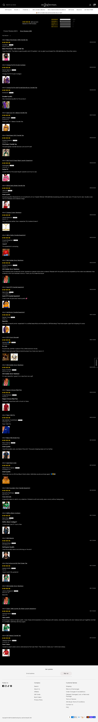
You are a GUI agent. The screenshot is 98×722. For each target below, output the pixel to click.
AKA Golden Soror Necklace (14, 260)
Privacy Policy (38, 700)
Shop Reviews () (26, 31)
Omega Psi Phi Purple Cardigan (16, 65)
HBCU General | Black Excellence (57, 9)
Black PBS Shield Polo (13, 438)
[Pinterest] (11, 686)
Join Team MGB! (88, 9)
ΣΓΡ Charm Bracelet (12, 337)
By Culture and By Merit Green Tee (16, 563)
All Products (8, 9)
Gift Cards (71, 9)
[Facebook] (3, 686)
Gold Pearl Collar (11, 463)
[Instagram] (6, 686)
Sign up (66, 673)
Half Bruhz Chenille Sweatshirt (15, 312)
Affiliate (36, 691)
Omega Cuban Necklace (13, 212)
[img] (30, 22)
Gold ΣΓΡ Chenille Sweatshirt (15, 287)
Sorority (16, 9)
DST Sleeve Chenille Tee (13, 635)
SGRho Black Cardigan (13, 513)
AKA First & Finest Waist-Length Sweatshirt (19, 160)
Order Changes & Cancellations (75, 691)
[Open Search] (3, 4)
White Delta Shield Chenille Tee (15, 185)
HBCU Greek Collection (39, 9)
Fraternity (25, 9)
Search (36, 686)
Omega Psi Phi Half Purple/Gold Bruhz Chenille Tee (21, 87)
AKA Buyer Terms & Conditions (75, 702)
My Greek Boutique (15, 717)
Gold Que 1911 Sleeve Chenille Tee (16, 112)
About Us (79, 9)
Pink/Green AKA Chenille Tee (15, 135)
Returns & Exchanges (72, 689)
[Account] (90, 4)
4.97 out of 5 (34, 22)
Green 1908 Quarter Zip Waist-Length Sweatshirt (21, 608)
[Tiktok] (8, 686)
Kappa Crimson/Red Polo (14, 390)
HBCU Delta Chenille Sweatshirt (16, 235)
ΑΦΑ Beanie (10, 538)
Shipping (68, 686)
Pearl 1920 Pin (10, 415)
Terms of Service (71, 699)
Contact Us (69, 704)
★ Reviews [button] (96, 363)
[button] (55, 19)
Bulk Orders (37, 697)
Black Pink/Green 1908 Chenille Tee (17, 40)
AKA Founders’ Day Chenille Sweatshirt (18, 488)
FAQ (67, 707)
